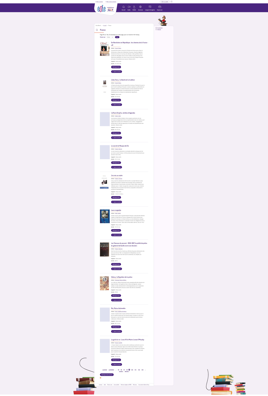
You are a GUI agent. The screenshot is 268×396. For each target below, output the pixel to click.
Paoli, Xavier (118, 213)
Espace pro (159, 10)
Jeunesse (140, 10)
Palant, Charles (118, 178)
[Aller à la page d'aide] (171, 1)
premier (104, 369)
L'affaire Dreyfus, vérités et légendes (123, 113)
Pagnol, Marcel (118, 149)
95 (118, 369)
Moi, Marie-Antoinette (118, 308)
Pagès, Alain (118, 116)
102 (139, 369)
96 (121, 369)
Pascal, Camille (118, 342)
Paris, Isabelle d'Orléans (120, 311)
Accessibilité (116, 384)
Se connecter (160, 27)
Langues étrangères (150, 10)
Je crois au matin (116, 175)
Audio (129, 10)
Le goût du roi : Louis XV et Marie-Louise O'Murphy (127, 339)
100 (132, 369)
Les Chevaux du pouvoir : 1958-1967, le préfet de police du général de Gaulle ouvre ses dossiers (129, 244)
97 (124, 369)
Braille (134, 10)
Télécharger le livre (116, 67)
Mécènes (135, 384)
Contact (100, 384)
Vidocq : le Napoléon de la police (121, 277)
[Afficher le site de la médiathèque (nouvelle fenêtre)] (110, 11)
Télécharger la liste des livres (106, 374)
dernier (127, 371)
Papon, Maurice (118, 248)
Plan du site (109, 384)
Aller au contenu (99, 1)
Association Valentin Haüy (144, 384)
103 (142, 369)
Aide (105, 384)
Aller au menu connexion (111, 1)
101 (135, 369)
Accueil (104, 25)
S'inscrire (159, 29)
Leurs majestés (116, 210)
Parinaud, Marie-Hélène (120, 280)
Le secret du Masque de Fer (120, 146)
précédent (111, 369)
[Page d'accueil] (101, 11)
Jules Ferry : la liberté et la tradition (123, 80)
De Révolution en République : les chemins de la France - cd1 (129, 43)
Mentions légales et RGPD (126, 384)
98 (127, 369)
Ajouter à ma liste (117, 71)
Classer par (102, 37)
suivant (121, 371)
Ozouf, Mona (118, 48)
